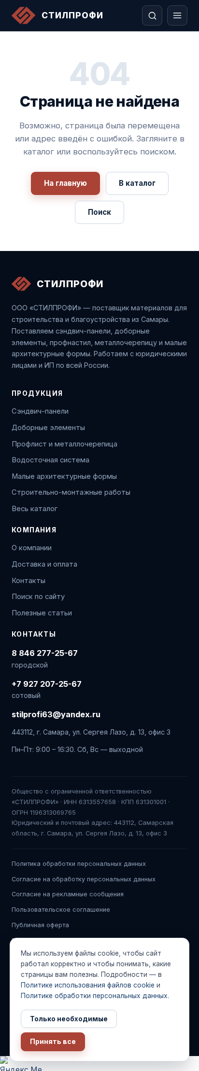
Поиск (99, 212)
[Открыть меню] (177, 15)
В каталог (137, 183)
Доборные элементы (48, 427)
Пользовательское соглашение (61, 909)
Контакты (28, 580)
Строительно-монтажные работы (71, 492)
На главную (65, 183)
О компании (32, 547)
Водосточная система (50, 460)
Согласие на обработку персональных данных (84, 879)
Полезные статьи (42, 613)
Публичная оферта (40, 925)
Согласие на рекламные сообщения (68, 894)
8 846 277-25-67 (45, 653)
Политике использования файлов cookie (88, 985)
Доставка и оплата (44, 564)
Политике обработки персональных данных (94, 996)
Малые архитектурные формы (64, 476)
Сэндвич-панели (40, 411)
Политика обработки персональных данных (79, 863)
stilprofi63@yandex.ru (56, 714)
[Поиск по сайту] (152, 15)
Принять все (53, 1041)
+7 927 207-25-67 (47, 684)
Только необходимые (69, 1019)
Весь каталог (34, 508)
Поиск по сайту (38, 596)
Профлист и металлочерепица (64, 444)
